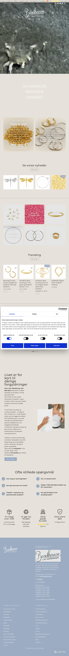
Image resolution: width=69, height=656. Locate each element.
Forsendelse (39, 614)
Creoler (5, 645)
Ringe (5, 623)
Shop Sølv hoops (50, 139)
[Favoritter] (61, 12)
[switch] (26, 338)
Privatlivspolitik (40, 609)
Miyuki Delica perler (9, 639)
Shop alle (50, 143)
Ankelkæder (7, 611)
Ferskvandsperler (8, 642)
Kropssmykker (7, 620)
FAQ (36, 625)
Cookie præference (41, 611)
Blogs (37, 639)
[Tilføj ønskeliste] (16, 178)
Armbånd (6, 614)
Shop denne (18, 142)
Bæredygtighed (40, 636)
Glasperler (6, 628)
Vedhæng (6, 625)
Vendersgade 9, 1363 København (13, 3)
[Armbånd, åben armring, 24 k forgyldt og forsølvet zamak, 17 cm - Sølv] (23, 291)
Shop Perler (18, 146)
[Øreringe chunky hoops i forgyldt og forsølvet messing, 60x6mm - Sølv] (7, 291)
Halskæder (6, 617)
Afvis (12, 345)
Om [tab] (57, 314)
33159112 (40, 579)
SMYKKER (34, 92)
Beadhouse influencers (42, 634)
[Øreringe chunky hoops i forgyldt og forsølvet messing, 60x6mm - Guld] (4, 291)
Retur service (39, 617)
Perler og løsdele (8, 634)
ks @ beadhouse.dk (46, 576)
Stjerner (43, 526)
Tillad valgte (34, 345)
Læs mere (10, 459)
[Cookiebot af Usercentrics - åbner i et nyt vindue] (59, 309)
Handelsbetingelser (41, 623)
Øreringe (6, 631)
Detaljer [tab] (34, 314)
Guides (37, 628)
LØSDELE (34, 97)
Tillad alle (56, 345)
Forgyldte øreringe (9, 609)
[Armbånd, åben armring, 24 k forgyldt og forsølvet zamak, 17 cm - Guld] (20, 291)
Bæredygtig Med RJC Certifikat (26, 524)
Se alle (34, 169)
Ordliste (37, 642)
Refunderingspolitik (41, 620)
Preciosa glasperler (9, 636)
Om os (37, 631)
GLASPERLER (34, 86)
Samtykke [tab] (12, 314)
